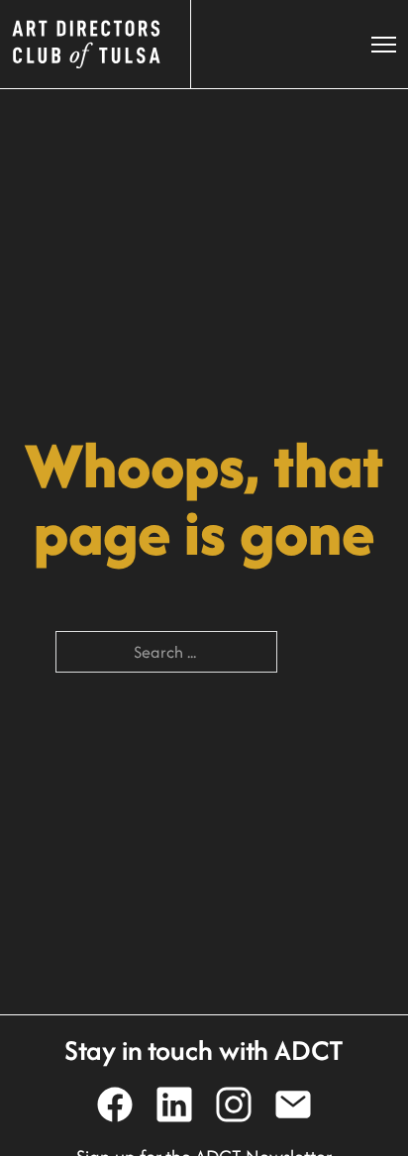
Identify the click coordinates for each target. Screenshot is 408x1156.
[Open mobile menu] (383, 45)
